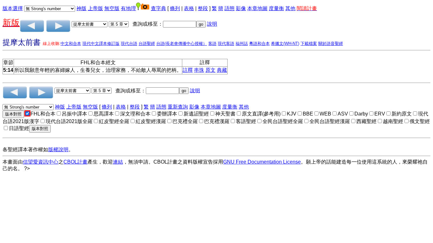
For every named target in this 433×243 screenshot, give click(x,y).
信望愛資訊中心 (40, 162)
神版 (81, 8)
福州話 (242, 43)
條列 (175, 8)
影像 (241, 8)
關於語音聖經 (330, 43)
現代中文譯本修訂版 (101, 43)
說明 (212, 24)
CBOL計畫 (75, 162)
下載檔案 (309, 43)
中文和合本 (71, 43)
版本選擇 (13, 8)
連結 (118, 162)
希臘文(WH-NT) (285, 43)
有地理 (128, 8)
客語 (212, 43)
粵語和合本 (259, 43)
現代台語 (129, 43)
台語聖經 (147, 43)
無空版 (112, 8)
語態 (229, 8)
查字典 (158, 8)
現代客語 (226, 43)
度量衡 (276, 8)
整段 (203, 8)
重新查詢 (178, 106)
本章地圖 (257, 8)
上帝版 (95, 8)
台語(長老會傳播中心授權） (181, 43)
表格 (189, 8)
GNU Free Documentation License (262, 162)
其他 (290, 8)
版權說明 (58, 149)
